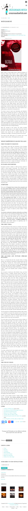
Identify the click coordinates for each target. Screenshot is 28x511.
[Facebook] (7, 441)
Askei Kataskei (7, 452)
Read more (3, 479)
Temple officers (3, 472)
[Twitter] (9, 441)
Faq (20, 506)
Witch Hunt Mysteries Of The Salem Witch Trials (16, 35)
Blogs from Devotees (8, 455)
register (21, 421)
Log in (17, 421)
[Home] (14, 9)
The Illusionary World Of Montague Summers (13, 410)
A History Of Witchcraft (8, 408)
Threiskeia (6, 451)
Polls (17, 506)
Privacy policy (12, 506)
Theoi (5, 448)
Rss (16, 508)
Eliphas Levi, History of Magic (10, 413)
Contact (24, 506)
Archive (12, 508)
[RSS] (11, 441)
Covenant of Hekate (8, 454)
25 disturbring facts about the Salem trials (13, 415)
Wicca (6, 29)
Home (3, 506)
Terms (7, 506)
